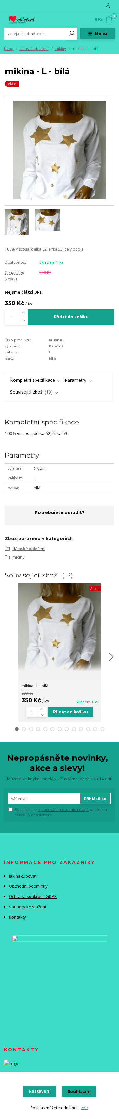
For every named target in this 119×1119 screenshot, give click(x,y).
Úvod (8, 48)
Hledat (72, 34)
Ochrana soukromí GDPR (33, 896)
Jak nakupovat (22, 876)
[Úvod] (25, 19)
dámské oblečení (34, 48)
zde (84, 1107)
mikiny (60, 48)
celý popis (73, 249)
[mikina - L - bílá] (59, 627)
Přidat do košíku (71, 316)
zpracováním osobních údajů (63, 809)
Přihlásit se (95, 798)
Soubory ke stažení (27, 907)
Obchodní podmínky (28, 886)
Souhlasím (79, 1091)
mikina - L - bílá (35, 686)
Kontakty (17, 917)
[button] (17, 729)
